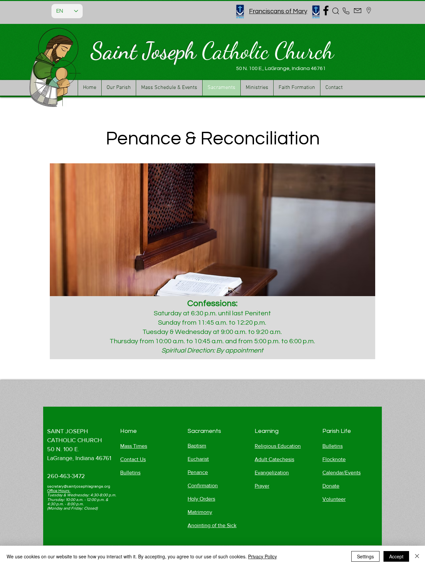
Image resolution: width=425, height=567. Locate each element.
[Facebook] (325, 10)
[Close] (417, 556)
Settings (365, 556)
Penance (198, 472)
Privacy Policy (262, 556)
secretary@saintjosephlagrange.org (78, 486)
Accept (396, 556)
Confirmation (203, 485)
